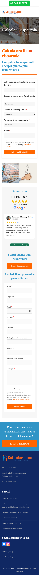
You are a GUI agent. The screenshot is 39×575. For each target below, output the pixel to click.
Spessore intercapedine (15, 110)
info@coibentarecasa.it (17, 473)
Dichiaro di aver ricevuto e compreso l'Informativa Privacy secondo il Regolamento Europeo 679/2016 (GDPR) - (20, 144)
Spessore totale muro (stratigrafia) (19, 97)
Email (7, 130)
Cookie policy (7, 557)
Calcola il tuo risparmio (20, 266)
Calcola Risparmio (19, 152)
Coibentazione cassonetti (11, 523)
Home (11, 34)
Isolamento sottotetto (10, 518)
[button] (35, 12)
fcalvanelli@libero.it (10, 476)
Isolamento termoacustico (12, 529)
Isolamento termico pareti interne (15, 512)
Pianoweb (19, 571)
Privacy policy (7, 551)
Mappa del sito (29, 568)
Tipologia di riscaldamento (17, 120)
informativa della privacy (21, 399)
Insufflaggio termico (10, 498)
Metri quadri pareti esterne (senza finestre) (19, 83)
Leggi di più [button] (10, 235)
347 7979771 (21, 3)
